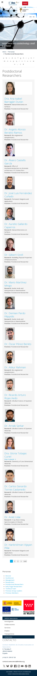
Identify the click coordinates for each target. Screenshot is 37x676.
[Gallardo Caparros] (10, 213)
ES (34, 17)
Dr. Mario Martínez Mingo (15, 284)
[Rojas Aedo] (10, 384)
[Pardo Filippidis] (10, 303)
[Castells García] (10, 150)
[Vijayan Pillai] (10, 534)
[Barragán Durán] (10, 88)
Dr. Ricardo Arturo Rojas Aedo (15, 396)
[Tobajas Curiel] (10, 443)
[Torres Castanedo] (10, 476)
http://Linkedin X (10, 459)
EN (31, 17)
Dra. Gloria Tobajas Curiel (15, 455)
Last (25, 561)
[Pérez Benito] (10, 333)
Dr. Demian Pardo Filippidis (14, 314)
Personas (11, 52)
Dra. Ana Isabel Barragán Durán (13, 100)
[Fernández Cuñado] (10, 183)
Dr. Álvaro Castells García (15, 161)
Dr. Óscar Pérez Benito (17, 344)
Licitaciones (8, 637)
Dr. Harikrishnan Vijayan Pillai (18, 546)
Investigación (8, 621)
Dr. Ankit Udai (12, 517)
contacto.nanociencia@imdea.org (13, 661)
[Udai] (10, 507)
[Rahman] (10, 357)
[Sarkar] (10, 415)
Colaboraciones (9, 624)
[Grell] (10, 244)
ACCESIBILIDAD (27, 672)
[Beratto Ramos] (10, 119)
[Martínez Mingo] (10, 272)
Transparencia (9, 634)
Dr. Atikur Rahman (15, 367)
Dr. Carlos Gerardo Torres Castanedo (15, 488)
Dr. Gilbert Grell (13, 255)
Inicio (4, 52)
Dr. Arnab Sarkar (14, 425)
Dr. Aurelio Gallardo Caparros (15, 225)
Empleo (7, 631)
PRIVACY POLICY (18, 672)
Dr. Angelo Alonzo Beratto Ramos (15, 131)
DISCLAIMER (9, 672)
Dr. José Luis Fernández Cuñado (18, 194)
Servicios (7, 628)
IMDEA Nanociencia (10, 618)
